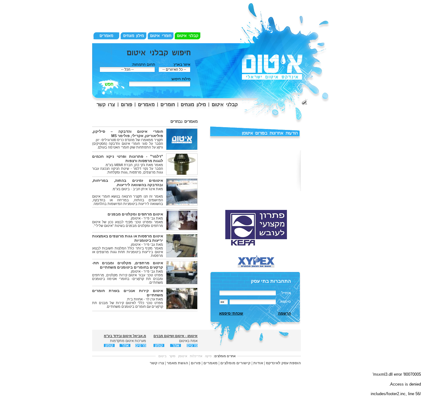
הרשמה (284, 313)
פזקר (172, 356)
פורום (196, 363)
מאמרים (210, 363)
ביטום (162, 356)
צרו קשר (157, 363)
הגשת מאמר (177, 363)
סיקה (208, 356)
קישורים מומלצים (235, 363)
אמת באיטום (188, 341)
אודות (258, 363)
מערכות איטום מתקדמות (128, 341)
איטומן (182, 356)
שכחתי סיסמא (231, 313)
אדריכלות (196, 356)
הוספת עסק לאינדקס (283, 363)
